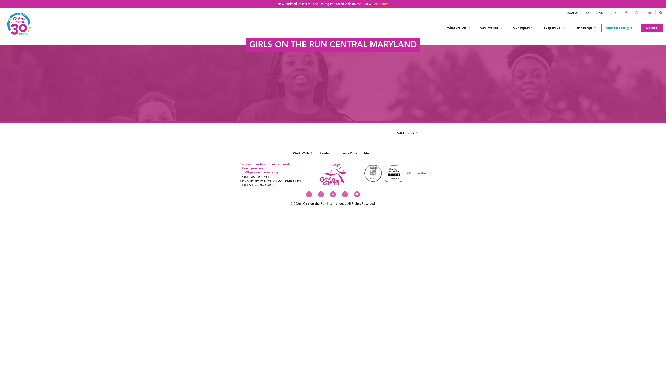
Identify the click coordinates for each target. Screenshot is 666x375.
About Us (572, 12)
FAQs (599, 12)
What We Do (456, 28)
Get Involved (489, 28)
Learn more (381, 4)
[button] (661, 12)
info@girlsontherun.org (259, 172)
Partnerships (583, 28)
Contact (326, 153)
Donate (651, 28)
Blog (589, 12)
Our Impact (521, 28)
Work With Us (303, 153)
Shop (614, 12)
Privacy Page (348, 153)
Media (368, 153)
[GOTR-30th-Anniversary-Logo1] (17, 28)
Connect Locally (617, 28)
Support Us (552, 28)
